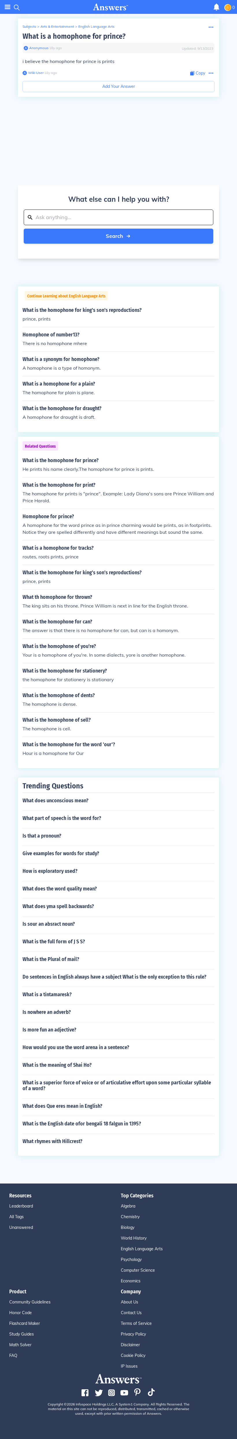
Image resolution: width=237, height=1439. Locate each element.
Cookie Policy (133, 1355)
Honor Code (20, 1312)
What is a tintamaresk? (47, 994)
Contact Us (131, 1312)
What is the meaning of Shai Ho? (57, 1065)
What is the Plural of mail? (51, 959)
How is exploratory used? (50, 871)
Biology (127, 1227)
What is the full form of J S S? (54, 941)
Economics (130, 1281)
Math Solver (20, 1344)
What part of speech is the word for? (62, 818)
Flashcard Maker (24, 1323)
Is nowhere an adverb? (47, 1012)
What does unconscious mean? (55, 800)
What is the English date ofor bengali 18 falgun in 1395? (82, 1124)
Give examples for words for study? (61, 853)
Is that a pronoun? (42, 836)
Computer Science (138, 1270)
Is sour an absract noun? (49, 924)
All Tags (16, 1216)
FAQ (13, 1355)
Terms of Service (136, 1323)
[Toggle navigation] (7, 7)
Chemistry (130, 1216)
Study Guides (21, 1334)
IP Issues (129, 1366)
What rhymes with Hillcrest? (52, 1141)
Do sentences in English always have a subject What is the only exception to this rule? (114, 977)
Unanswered (21, 1227)
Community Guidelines (30, 1302)
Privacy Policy (133, 1334)
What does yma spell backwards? (58, 906)
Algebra (128, 1206)
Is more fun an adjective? (49, 1030)
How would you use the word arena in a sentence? (76, 1047)
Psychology (131, 1259)
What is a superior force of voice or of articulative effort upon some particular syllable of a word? (117, 1085)
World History (134, 1238)
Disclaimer (130, 1344)
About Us (129, 1302)
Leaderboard (21, 1206)
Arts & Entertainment (57, 26)
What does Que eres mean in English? (62, 1106)
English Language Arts (96, 26)
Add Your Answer (118, 86)
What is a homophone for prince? (74, 36)
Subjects (29, 26)
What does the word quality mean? (60, 889)
